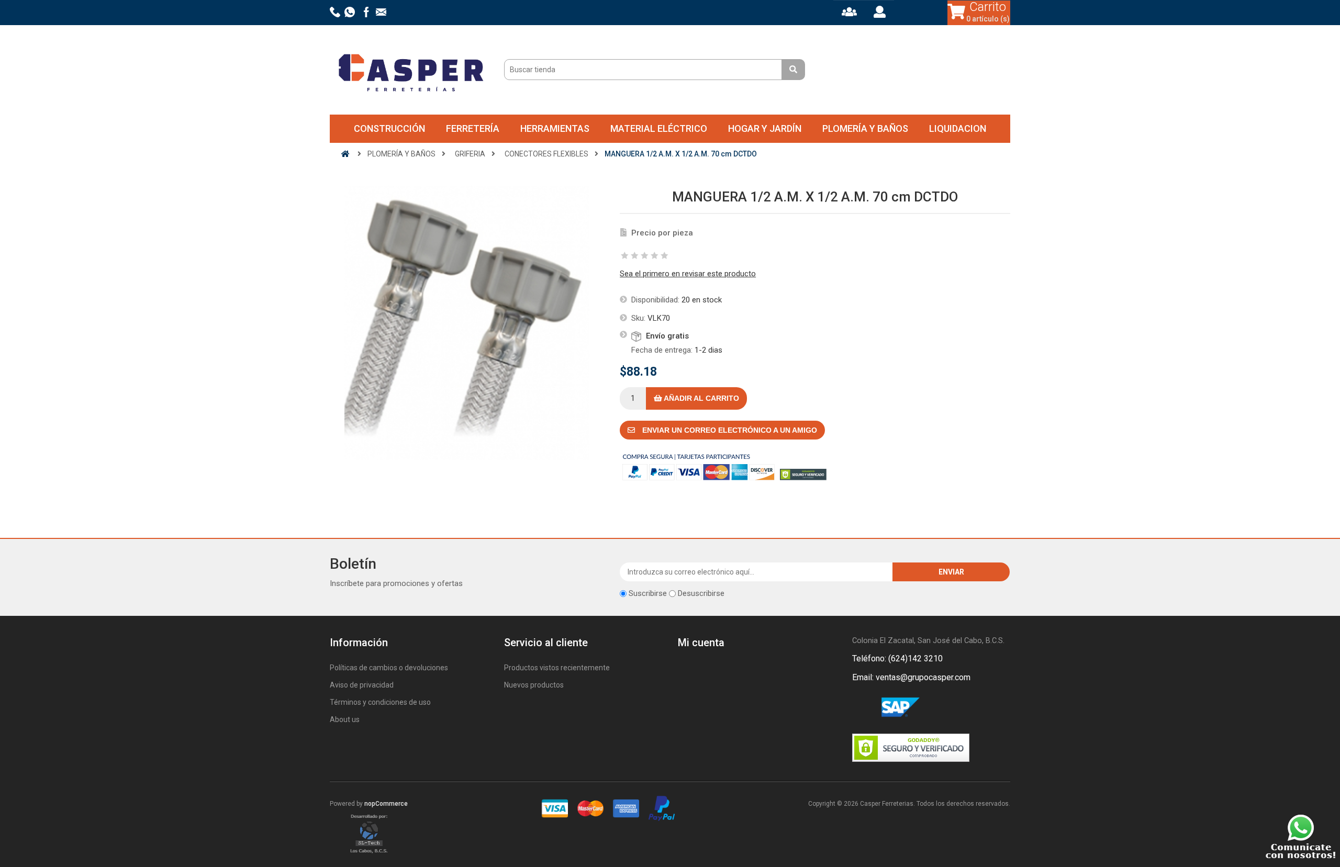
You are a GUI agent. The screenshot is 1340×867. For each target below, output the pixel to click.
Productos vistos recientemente (557, 667)
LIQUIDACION (957, 128)
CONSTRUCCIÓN (389, 128)
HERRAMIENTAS (554, 128)
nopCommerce (386, 803)
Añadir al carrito (700, 398)
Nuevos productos (534, 685)
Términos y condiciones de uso (380, 702)
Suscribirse (648, 593)
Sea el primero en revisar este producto (688, 273)
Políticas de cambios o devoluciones (389, 667)
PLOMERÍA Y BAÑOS (865, 128)
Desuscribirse (701, 593)
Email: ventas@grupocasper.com (911, 677)
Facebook (862, 708)
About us (345, 719)
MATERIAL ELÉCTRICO (658, 128)
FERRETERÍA (472, 128)
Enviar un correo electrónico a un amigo (728, 430)
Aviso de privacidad (362, 685)
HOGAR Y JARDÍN (764, 128)
